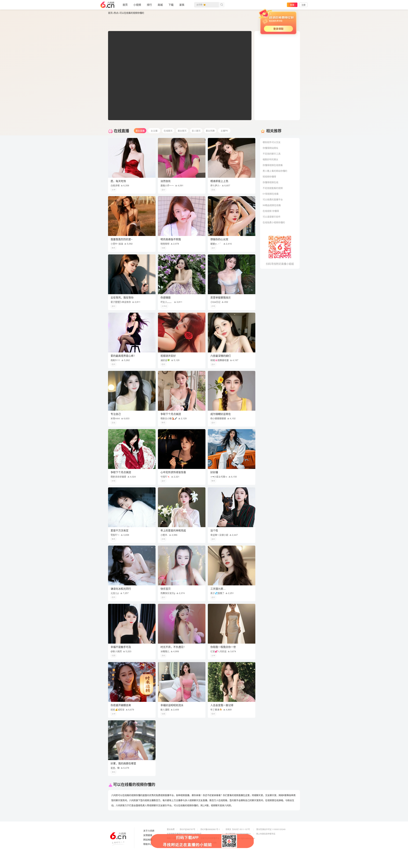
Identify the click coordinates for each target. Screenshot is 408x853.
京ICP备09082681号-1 (210, 829)
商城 (160, 5)
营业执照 (171, 829)
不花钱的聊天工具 (271, 153)
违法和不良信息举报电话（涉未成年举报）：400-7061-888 (192, 842)
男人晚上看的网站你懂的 (275, 170)
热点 (116, 12)
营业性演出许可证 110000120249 (270, 829)
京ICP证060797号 (187, 829)
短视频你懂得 (269, 176)
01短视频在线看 (271, 193)
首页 (125, 5)
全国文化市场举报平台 (209, 838)
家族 (181, 5)
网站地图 (147, 839)
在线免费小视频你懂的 (274, 222)
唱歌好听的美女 (270, 159)
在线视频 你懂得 (271, 210)
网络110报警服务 (174, 838)
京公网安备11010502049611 (238, 833)
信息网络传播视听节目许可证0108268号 (184, 833)
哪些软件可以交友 (271, 142)
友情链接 (147, 835)
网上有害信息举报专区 (265, 833)
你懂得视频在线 (270, 182)
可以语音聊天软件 (271, 216)
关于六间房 (148, 830)
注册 (303, 4)
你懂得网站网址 (270, 147)
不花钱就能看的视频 (273, 188)
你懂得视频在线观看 (273, 165)
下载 (171, 5)
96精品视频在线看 (272, 205)
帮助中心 (147, 844)
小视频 (137, 5)
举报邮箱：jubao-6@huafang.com (240, 838)
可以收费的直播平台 (273, 199)
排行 (149, 5)
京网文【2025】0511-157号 (238, 829)
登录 (292, 4)
